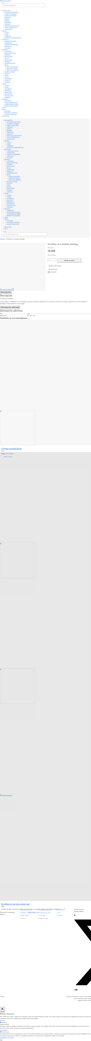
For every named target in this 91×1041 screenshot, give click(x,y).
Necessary (4, 1022)
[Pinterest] (75, 989)
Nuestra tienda (24, 915)
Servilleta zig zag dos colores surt (15, 904)
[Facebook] (74, 915)
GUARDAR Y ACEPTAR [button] (7, 1037)
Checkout (60, 915)
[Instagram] (74, 989)
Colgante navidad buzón (11, 448)
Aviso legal (42, 915)
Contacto (23, 918)
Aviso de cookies (43, 918)
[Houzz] (77, 989)
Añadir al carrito (69, 260)
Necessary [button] (2, 1020)
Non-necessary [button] (4, 1030)
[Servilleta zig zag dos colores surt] (45, 676)
